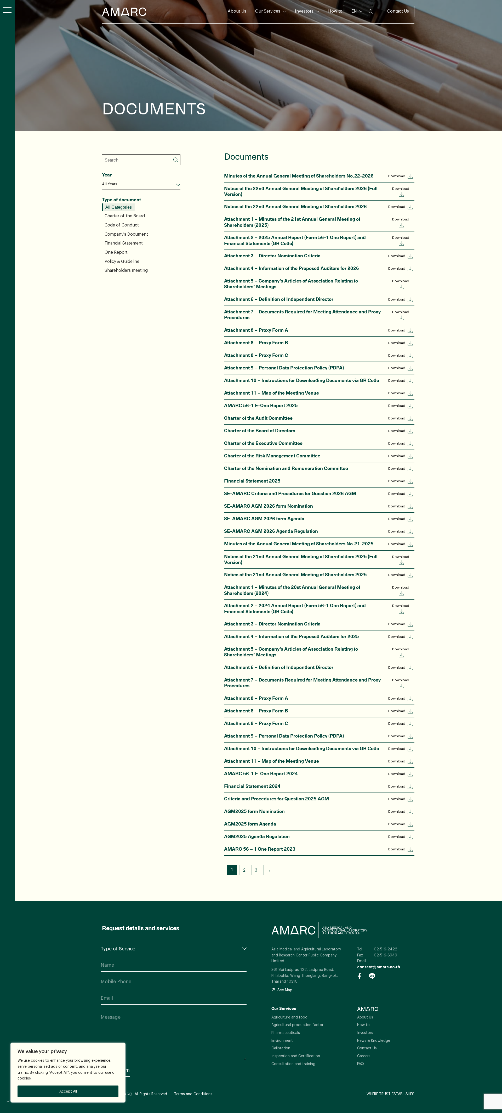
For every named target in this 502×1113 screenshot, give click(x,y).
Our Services (267, 11)
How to (335, 11)
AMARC (124, 11)
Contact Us (398, 11)
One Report (116, 252)
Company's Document (126, 234)
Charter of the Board (125, 216)
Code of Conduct (122, 225)
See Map (284, 990)
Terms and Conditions (193, 1094)
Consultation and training (293, 1063)
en (356, 28)
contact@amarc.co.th (378, 967)
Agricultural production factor (297, 1024)
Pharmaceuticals (285, 1032)
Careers (363, 1056)
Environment (282, 1040)
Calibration (280, 1048)
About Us (237, 11)
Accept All (68, 1091)
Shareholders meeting (126, 270)
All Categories (118, 207)
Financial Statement (124, 243)
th (356, 19)
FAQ (360, 1063)
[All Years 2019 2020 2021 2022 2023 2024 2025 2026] (141, 184)
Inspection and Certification (295, 1056)
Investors (304, 11)
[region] (68, 1073)
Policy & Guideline (122, 261)
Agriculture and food (289, 1017)
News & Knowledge (373, 1040)
